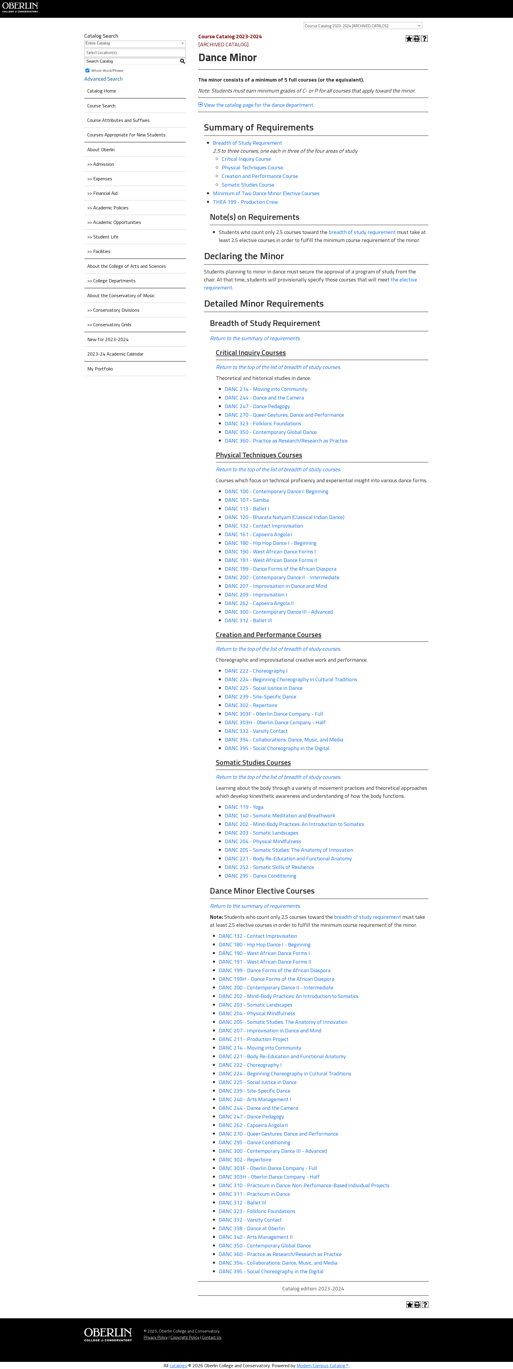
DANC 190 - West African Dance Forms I (270, 551)
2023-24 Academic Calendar (115, 353)
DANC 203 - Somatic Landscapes (261, 833)
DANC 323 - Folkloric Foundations (263, 423)
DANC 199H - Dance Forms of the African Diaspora (276, 979)
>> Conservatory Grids (109, 324)
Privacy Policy (156, 1337)
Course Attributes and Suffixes (118, 120)
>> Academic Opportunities (114, 222)
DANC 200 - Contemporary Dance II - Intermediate (282, 577)
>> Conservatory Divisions (113, 309)
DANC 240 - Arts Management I (255, 1099)
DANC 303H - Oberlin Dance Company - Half (275, 722)
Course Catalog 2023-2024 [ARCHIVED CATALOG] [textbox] (346, 26)
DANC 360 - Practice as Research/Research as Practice (286, 441)
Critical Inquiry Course (246, 159)
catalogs (178, 1365)
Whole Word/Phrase (107, 70)
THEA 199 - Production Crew (245, 202)
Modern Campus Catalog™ (323, 1365)
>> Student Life (102, 236)
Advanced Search (103, 79)
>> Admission (100, 164)
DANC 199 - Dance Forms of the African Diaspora (280, 569)
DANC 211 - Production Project (254, 1039)
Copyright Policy (184, 1337)
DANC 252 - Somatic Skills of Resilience (269, 867)
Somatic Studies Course (248, 185)
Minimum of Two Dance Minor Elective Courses (266, 193)
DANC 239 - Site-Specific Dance (260, 697)
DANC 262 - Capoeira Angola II (259, 603)
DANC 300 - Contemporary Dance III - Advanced (279, 612)
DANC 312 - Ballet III (248, 620)
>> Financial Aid (102, 193)
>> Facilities (98, 251)
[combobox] (363, 25)
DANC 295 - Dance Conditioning (260, 876)
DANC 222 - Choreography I (256, 671)
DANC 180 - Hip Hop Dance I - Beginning (270, 543)
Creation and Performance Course (260, 176)
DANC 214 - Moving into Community (266, 389)
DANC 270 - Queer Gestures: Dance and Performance (284, 415)
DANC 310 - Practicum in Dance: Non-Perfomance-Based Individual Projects (304, 1185)
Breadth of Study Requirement (247, 143)
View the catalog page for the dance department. (259, 105)
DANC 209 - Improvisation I (256, 594)
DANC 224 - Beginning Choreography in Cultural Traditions (291, 679)
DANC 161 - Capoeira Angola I (258, 534)
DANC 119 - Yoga (244, 807)
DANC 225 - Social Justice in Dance (264, 688)
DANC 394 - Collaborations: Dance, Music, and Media (284, 740)
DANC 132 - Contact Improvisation (264, 526)
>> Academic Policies (108, 207)
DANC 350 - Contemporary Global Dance (271, 432)
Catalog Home (101, 90)
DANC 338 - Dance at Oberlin (252, 1228)
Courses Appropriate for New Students (126, 134)
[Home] (20, 6)
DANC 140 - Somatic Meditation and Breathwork (280, 815)
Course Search (101, 105)
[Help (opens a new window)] (424, 38)
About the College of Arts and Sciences (126, 266)
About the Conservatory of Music (121, 295)
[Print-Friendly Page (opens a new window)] (417, 38)
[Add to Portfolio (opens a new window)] (409, 38)
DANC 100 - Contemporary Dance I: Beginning (276, 491)
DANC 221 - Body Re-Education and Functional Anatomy (288, 858)
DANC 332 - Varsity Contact (256, 731)
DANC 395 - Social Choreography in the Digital (277, 748)
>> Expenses (99, 178)
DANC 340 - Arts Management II (256, 1237)
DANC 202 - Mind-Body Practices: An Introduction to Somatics (294, 824)
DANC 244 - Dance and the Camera (264, 398)
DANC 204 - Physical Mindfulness (263, 841)
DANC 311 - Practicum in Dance (254, 1194)
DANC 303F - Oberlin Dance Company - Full (274, 714)
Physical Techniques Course (252, 167)
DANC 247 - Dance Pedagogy (257, 406)
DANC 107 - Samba (247, 500)
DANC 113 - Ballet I (247, 508)
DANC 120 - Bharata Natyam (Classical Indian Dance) (284, 517)
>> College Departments (111, 280)
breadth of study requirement (362, 232)
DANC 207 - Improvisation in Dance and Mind (276, 586)
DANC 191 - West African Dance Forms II (271, 560)
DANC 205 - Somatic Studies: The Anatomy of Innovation (289, 850)
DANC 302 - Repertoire (251, 705)
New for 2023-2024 (108, 339)
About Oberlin (101, 149)
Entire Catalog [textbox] (98, 43)
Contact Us (211, 1337)
